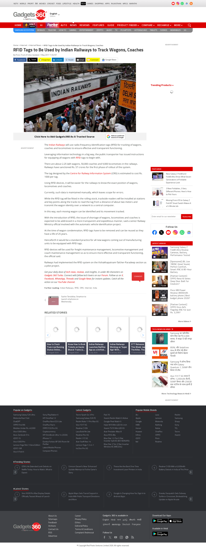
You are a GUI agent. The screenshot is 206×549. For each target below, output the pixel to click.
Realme (158, 442)
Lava (157, 415)
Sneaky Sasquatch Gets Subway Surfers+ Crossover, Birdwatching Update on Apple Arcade (173, 496)
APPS (107, 4)
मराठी (139, 520)
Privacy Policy (80, 519)
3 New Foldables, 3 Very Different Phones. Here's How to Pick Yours (178, 192)
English (106, 520)
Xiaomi (177, 435)
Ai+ (137, 415)
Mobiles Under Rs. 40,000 (24, 428)
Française (136, 525)
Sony (177, 425)
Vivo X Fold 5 (18, 452)
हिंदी (36, 4)
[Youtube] (168, 232)
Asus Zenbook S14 (21, 435)
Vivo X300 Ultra (19, 432)
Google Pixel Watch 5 (112, 422)
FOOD (58, 4)
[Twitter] (161, 232)
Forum (104, 275)
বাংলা (119, 520)
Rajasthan (116, 4)
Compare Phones (50, 451)
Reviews (85, 25)
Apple (138, 418)
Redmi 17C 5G (82, 438)
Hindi (113, 520)
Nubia (157, 428)
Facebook (49, 278)
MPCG (125, 4)
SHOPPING (99, 4)
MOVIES (42, 4)
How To (62, 30)
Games (90, 4)
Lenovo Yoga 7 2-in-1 (85, 445)
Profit (31, 4)
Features (98, 25)
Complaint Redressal (84, 533)
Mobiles (41, 30)
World (23, 4)
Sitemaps (52, 519)
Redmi (177, 415)
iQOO (138, 438)
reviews (80, 271)
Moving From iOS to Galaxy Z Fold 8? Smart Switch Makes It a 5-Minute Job (178, 203)
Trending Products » (162, 85)
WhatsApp (60, 278)
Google (139, 422)
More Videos (184, 321)
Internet (23, 45)
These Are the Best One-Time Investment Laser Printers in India (128, 468)
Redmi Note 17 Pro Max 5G (87, 422)
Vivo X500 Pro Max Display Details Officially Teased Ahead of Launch (36, 495)
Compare (147, 25)
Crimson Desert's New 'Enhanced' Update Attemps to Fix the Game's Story (83, 470)
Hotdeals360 (140, 30)
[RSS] (191, 3)
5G (185, 30)
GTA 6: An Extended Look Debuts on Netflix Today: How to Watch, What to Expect (37, 470)
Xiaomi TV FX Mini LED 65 (114, 428)
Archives (52, 526)
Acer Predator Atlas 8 (112, 432)
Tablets (153, 30)
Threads (70, 278)
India (95, 288)
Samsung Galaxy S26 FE (86, 418)
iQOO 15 (17, 438)
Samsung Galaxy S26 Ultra (24, 415)
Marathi (133, 4)
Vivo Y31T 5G (81, 425)
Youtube (115, 537)
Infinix (138, 435)
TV (116, 30)
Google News (85, 278)
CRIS (82, 288)
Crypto (100, 30)
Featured (157, 169)
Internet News (35, 45)
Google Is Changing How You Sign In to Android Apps (129, 495)
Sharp (177, 422)
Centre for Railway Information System (90, 173)
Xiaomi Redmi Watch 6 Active (116, 418)
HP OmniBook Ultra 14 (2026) (55, 435)
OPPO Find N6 (19, 425)
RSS (50, 533)
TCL (176, 428)
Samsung (178, 418)
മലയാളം (116, 525)
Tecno (177, 432)
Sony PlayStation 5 (50, 415)
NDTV (16, 4)
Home (18, 25)
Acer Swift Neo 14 (83, 442)
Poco (157, 438)
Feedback (52, 523)
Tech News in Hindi (161, 329)
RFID (78, 157)
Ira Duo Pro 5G (82, 448)
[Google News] (189, 232)
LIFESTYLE (67, 4)
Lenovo (158, 418)
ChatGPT (16, 422)
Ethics (78, 523)
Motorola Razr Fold (21, 418)
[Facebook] (154, 232)
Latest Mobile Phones (52, 448)
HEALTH (76, 4)
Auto (64, 25)
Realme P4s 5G (82, 435)
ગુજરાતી (106, 525)
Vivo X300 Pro (19, 442)
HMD (138, 425)
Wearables (175, 30)
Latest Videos (159, 243)
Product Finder (127, 25)
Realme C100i (82, 428)
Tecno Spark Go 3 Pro (85, 415)
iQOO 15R (17, 448)
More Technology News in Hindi (176, 393)
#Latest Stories (21, 489)
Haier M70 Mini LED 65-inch (115, 425)
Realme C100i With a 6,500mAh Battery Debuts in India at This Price (173, 468)
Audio (109, 30)
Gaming (72, 30)
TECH (83, 4)
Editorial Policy (81, 526)
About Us (52, 516)
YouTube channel (66, 282)
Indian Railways (57, 144)
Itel (137, 442)
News (73, 25)
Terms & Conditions (84, 529)
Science (163, 30)
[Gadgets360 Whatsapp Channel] (182, 232)
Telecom (52, 30)
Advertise (52, 536)
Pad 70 (107, 415)
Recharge (163, 25)
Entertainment (86, 30)
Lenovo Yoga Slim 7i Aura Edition (26, 445)
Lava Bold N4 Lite (83, 432)
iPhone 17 (47, 438)
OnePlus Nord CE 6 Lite (52, 422)
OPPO (157, 435)
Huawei (139, 432)
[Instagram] (175, 232)
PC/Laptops (126, 30)
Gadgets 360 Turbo (53, 275)
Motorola (159, 422)
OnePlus (158, 432)
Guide (110, 25)
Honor (138, 428)
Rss (132, 537)
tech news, (71, 271)
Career (78, 516)
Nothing (158, 425)
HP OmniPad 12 (49, 418)
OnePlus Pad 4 (49, 425)
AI (41, 25)
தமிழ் (125, 520)
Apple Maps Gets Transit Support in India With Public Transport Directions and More (84, 496)
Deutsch (126, 525)
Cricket (51, 4)
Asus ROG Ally (110, 435)
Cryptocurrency (49, 432)
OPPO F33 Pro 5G (50, 428)
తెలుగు (132, 520)
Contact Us (53, 529)
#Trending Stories (21, 462)
